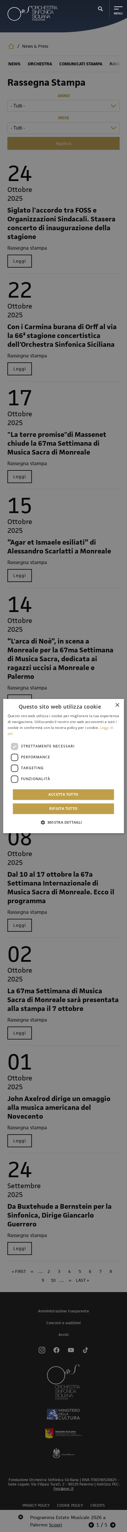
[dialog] (63, 766)
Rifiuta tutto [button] (63, 808)
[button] (63, 822)
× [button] (117, 705)
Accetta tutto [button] (63, 794)
